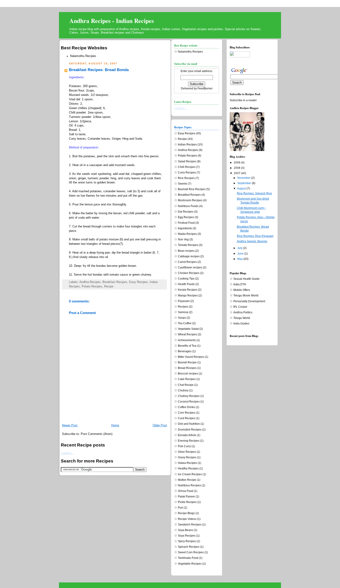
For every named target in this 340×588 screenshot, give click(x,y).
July (239, 248)
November (243, 177)
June (240, 253)
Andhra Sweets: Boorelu (252, 241)
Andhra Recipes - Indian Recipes (111, 20)
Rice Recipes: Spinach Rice (254, 193)
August (241, 188)
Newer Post (69, 425)
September (244, 183)
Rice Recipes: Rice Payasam (255, 236)
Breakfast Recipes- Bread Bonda (99, 70)
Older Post (160, 425)
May (240, 259)
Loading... (67, 453)
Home (115, 425)
